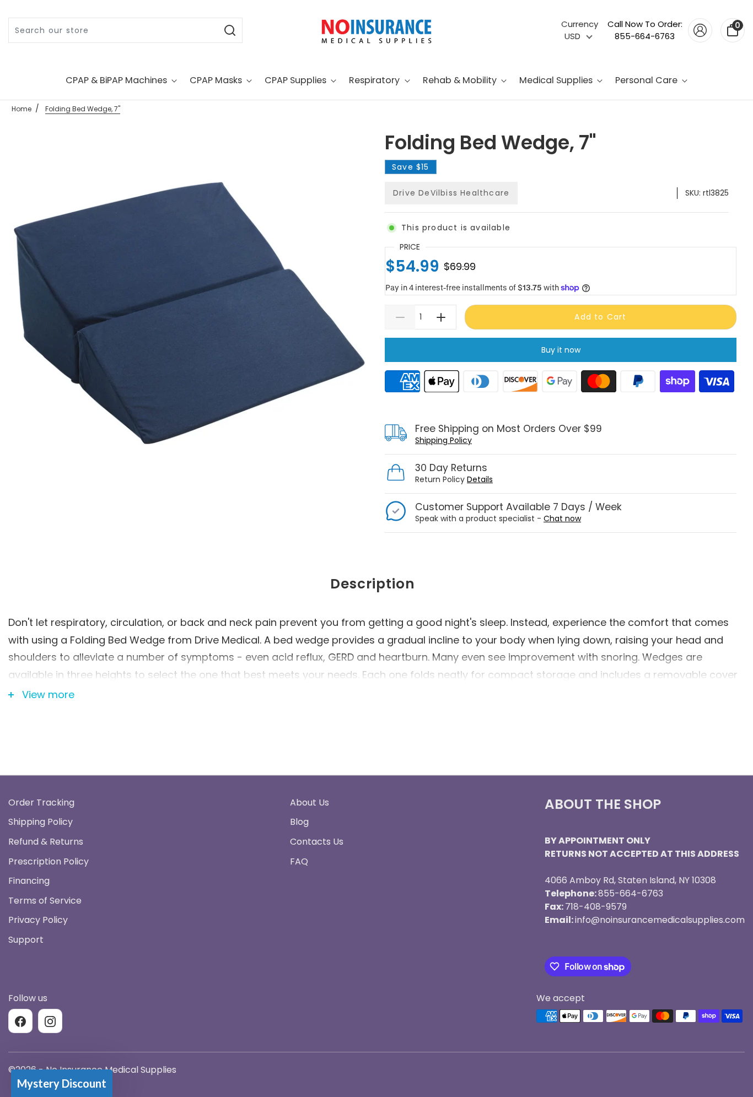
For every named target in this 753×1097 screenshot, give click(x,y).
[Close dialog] (486, 386)
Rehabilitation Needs (376, 682)
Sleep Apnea (376, 560)
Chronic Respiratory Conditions (376, 641)
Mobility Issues (376, 601)
